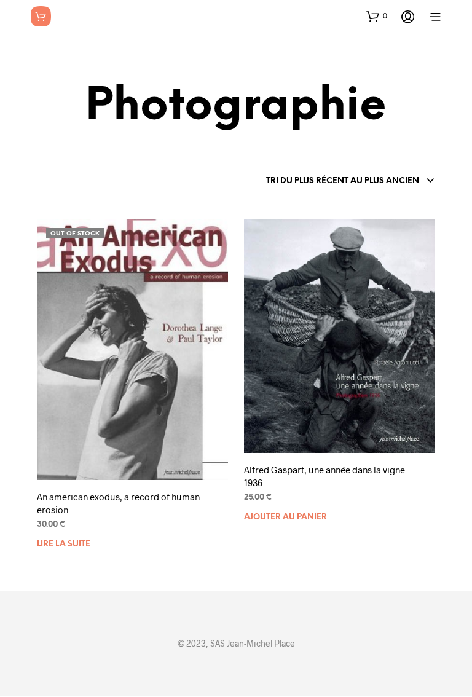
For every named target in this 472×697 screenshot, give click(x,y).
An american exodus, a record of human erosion (118, 503)
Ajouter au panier (285, 517)
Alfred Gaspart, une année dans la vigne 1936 (324, 476)
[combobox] (350, 181)
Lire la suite (63, 544)
